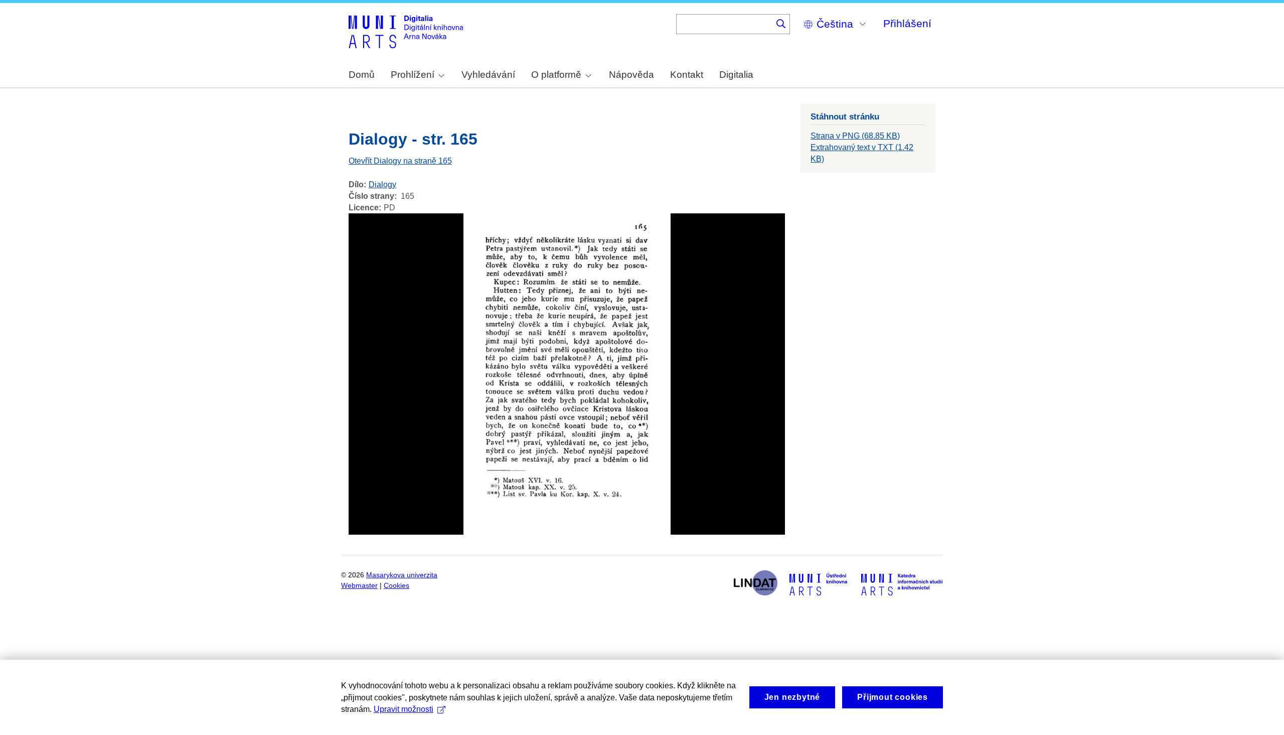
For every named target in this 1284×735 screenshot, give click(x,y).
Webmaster (359, 585)
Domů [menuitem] (362, 74)
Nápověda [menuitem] (631, 74)
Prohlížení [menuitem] (412, 74)
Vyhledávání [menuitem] (488, 74)
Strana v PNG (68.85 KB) (855, 136)
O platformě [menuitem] (556, 74)
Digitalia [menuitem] (736, 74)
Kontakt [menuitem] (686, 74)
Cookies (396, 585)
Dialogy (382, 184)
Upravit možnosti (403, 709)
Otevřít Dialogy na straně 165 (400, 161)
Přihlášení (907, 23)
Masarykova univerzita (401, 575)
